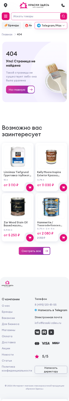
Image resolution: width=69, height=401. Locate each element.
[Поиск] (64, 16)
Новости (8, 354)
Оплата (7, 336)
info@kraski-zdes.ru (48, 323)
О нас (6, 305)
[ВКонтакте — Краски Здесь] (37, 332)
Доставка (9, 342)
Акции (6, 348)
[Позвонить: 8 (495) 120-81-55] (63, 5)
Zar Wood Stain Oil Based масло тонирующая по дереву (16, 227)
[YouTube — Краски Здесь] (51, 332)
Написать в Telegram (52, 310)
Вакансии (8, 318)
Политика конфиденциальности (17, 368)
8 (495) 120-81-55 (45, 304)
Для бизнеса (10, 324)
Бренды (7, 311)
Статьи (7, 360)
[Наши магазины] (5, 5)
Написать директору (51, 369)
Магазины (8, 330)
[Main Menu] (6, 16)
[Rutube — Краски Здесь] (44, 332)
